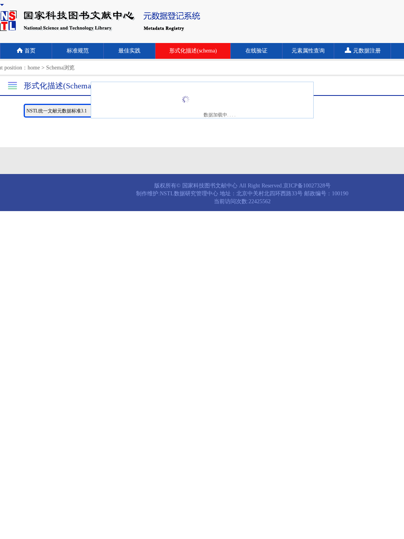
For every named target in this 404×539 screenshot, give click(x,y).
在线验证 (256, 51)
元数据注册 (367, 51)
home (34, 68)
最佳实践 (129, 51)
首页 (30, 51)
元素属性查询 (308, 51)
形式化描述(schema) (193, 51)
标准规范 (78, 51)
